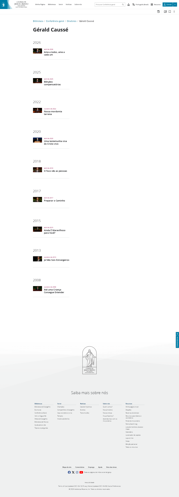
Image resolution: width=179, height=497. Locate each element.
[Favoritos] (170, 11)
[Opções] (174, 11)
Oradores (71, 21)
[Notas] (158, 11)
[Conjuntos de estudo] (165, 11)
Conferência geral (55, 21)
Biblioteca (38, 21)
